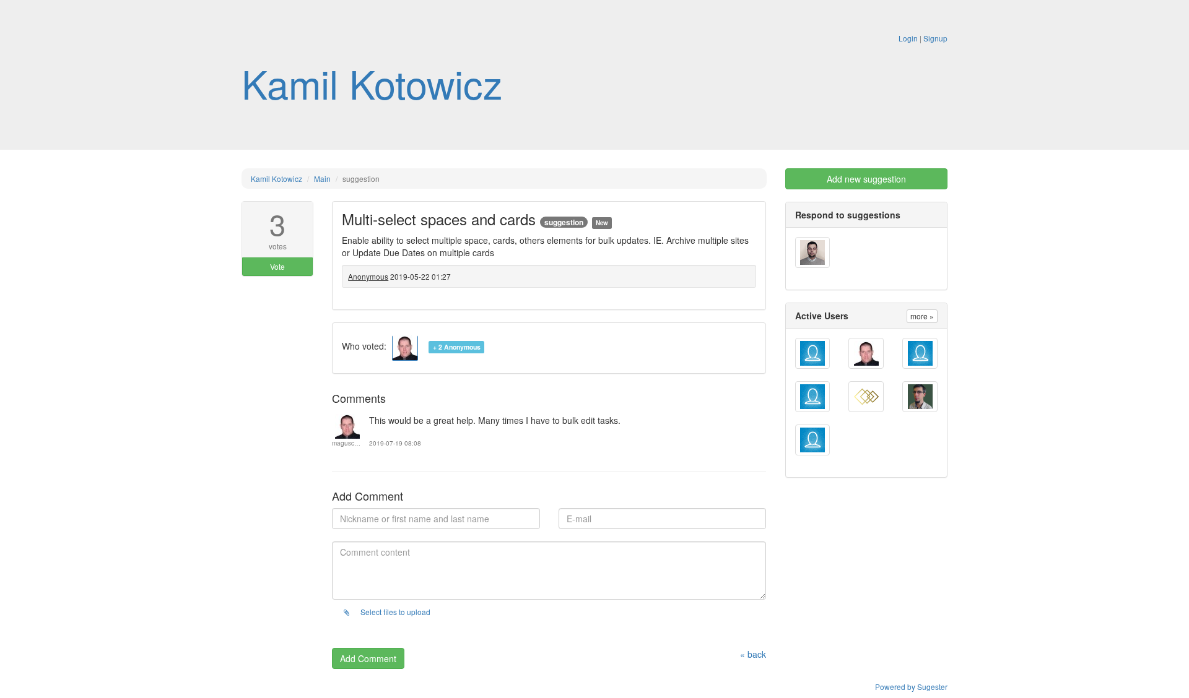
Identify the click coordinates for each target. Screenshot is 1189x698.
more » (922, 316)
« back (753, 654)
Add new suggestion (866, 179)
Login (908, 38)
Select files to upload (394, 611)
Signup (935, 38)
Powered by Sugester (911, 686)
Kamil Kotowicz (372, 83)
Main (322, 178)
